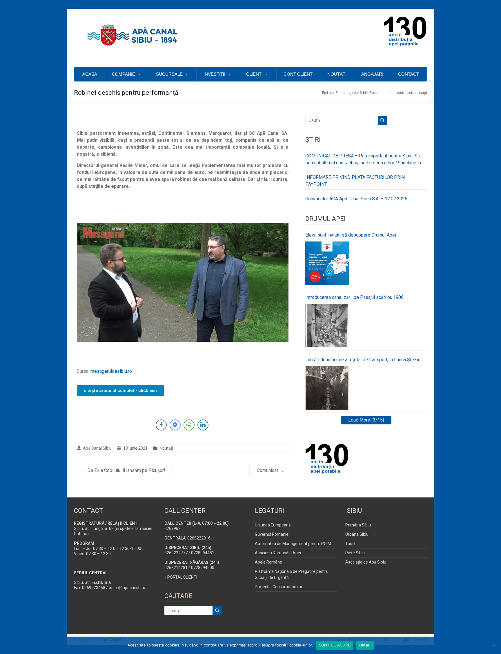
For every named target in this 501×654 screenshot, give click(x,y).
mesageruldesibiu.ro (111, 371)
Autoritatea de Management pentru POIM (293, 543)
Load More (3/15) (366, 420)
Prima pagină (345, 93)
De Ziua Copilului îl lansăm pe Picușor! (123, 470)
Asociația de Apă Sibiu (365, 562)
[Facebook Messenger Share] (175, 424)
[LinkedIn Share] (202, 424)
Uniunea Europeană (273, 525)
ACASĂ (89, 74)
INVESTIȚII (214, 74)
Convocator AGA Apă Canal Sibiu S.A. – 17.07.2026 (356, 198)
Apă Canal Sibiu (97, 448)
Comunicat (270, 470)
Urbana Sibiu (357, 534)
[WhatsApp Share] (189, 424)
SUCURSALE (169, 74)
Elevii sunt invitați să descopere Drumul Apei (350, 235)
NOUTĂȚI (336, 74)
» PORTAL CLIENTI (180, 577)
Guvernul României (272, 534)
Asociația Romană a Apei (278, 553)
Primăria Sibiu (358, 525)
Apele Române (268, 562)
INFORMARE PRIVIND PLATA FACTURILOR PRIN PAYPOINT (355, 181)
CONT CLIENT (298, 74)
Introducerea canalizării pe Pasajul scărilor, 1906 (354, 297)
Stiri (363, 93)
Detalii (365, 645)
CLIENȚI (254, 74)
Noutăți (166, 448)
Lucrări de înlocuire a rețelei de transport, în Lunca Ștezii (362, 359)
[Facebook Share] (161, 424)
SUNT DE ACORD (335, 645)
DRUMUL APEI (325, 218)
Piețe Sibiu (355, 553)
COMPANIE (123, 74)
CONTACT (408, 74)
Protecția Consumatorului (278, 586)
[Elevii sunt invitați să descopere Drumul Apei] (327, 263)
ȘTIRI (313, 139)
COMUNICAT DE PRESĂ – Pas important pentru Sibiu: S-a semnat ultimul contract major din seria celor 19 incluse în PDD (363, 159)
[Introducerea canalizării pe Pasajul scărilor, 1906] (327, 325)
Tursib (351, 543)
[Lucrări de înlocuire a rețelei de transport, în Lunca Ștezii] (327, 388)
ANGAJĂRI (372, 74)
